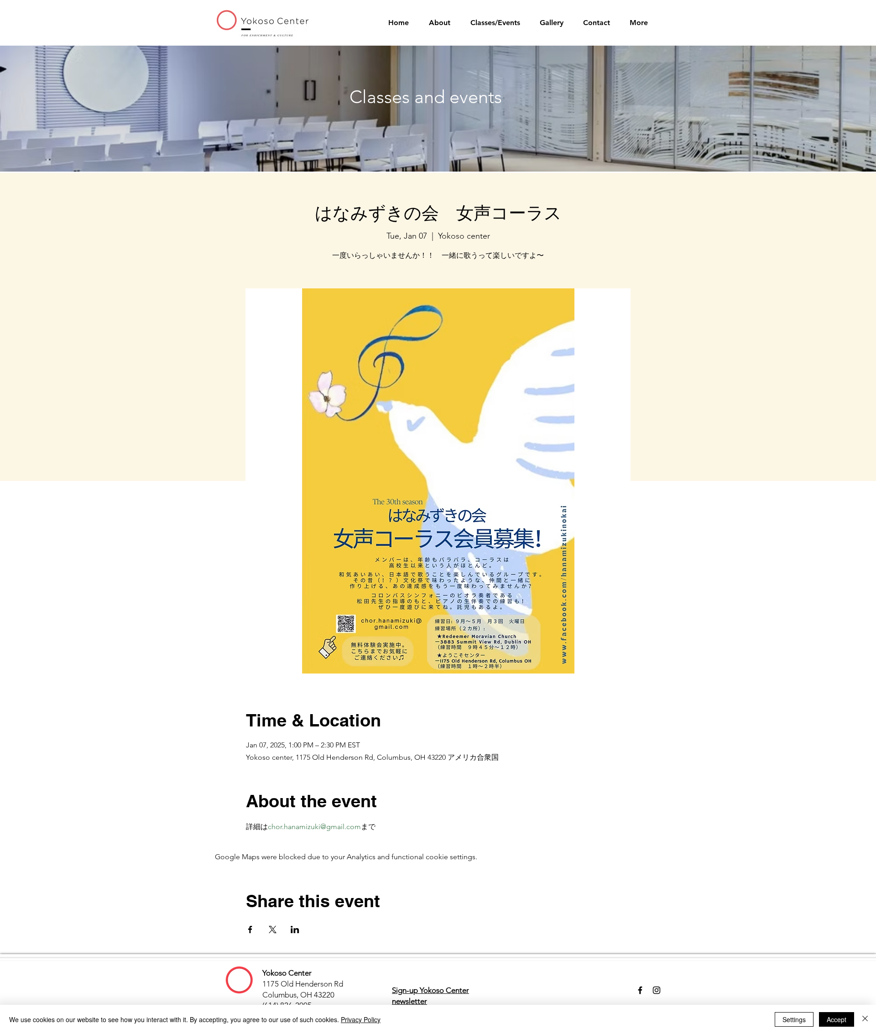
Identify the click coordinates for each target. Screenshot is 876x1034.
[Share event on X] (272, 929)
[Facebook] (640, 990)
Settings (794, 1019)
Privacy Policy (361, 1019)
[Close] (865, 1019)
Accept (836, 1019)
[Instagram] (657, 990)
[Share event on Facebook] (250, 929)
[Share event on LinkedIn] (295, 929)
